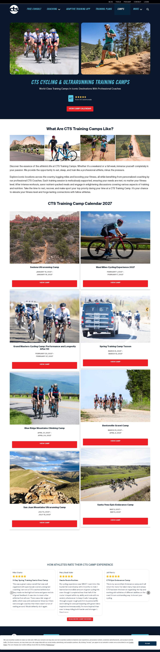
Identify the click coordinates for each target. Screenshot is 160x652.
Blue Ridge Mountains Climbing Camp (44, 398)
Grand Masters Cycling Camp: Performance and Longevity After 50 (44, 316)
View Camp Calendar (80, 109)
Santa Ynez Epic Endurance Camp (115, 475)
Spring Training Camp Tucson (115, 316)
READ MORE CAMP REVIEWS (80, 619)
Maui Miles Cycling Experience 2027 (115, 237)
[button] (147, 9)
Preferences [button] (50, 645)
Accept (147, 643)
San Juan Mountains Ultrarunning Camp (44, 477)
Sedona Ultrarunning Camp (44, 237)
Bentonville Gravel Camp (115, 396)
